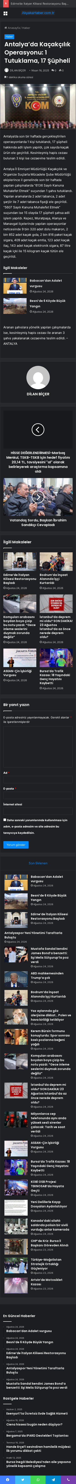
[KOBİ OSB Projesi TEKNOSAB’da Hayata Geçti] (16, 1187)
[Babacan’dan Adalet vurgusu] (15, 286)
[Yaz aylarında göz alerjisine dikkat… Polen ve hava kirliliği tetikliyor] (16, 1016)
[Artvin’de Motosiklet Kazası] (16, 1286)
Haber (26, 27)
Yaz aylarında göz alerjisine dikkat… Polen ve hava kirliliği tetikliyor (51, 1015)
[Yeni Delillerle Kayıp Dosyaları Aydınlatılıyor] (16, 1208)
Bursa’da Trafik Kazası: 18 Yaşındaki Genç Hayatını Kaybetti (55, 677)
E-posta (9, 788)
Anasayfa (13, 27)
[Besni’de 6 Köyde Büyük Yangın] (15, 306)
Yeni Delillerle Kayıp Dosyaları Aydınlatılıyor (49, 1204)
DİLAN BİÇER (18, 70)
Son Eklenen (38, 863)
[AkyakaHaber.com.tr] (38, 13)
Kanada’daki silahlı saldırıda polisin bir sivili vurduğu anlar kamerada (50, 1225)
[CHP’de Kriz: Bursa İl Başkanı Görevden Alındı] (16, 1247)
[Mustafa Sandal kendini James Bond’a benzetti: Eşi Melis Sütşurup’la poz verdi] (16, 954)
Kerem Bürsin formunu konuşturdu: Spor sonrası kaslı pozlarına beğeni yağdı (50, 1037)
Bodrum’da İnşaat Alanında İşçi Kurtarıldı (54, 579)
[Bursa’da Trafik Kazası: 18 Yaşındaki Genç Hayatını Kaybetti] (56, 658)
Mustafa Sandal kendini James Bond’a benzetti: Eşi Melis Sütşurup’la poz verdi (50, 955)
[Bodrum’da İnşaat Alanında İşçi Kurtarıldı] (56, 561)
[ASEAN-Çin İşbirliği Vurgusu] (19, 658)
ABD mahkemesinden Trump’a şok (47, 975)
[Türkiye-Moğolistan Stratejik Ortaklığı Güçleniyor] (16, 1265)
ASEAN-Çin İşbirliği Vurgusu (17, 673)
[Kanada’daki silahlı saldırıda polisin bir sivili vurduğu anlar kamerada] (16, 1226)
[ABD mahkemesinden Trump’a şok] (16, 979)
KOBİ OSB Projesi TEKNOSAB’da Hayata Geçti (47, 1186)
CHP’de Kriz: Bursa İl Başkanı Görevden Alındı (49, 1243)
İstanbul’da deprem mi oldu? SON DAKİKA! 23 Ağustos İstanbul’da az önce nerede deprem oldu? (56, 627)
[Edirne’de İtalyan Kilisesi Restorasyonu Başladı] (19, 561)
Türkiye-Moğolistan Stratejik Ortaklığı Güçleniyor (46, 1264)
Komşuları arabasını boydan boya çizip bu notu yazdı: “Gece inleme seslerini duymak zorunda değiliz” (19, 627)
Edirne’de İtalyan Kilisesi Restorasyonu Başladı (41, 3)
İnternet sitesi (12, 804)
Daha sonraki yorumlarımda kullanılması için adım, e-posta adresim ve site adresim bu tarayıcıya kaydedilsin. (35, 826)
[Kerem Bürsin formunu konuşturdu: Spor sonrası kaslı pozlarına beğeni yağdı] (16, 1037)
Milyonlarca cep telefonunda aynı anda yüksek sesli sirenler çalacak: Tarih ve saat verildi (48, 1123)
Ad (6, 772)
